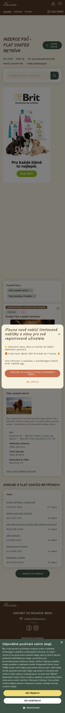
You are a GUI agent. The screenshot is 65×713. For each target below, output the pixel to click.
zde (22, 363)
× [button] (61, 642)
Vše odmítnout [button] (32, 700)
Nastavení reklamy (38, 680)
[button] (32, 707)
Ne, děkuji (32, 382)
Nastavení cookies (34, 683)
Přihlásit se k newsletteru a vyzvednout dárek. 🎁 (32, 373)
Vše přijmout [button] (32, 693)
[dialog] (32, 676)
